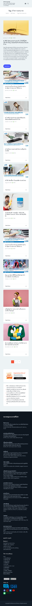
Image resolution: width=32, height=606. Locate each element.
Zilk (23, 487)
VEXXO (12, 478)
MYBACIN (10, 533)
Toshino (5, 476)
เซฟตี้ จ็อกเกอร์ (25, 497)
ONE (13, 427)
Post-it (4, 428)
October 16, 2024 (9, 121)
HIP (17, 532)
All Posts (13, 13)
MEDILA (12, 455)
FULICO (4, 532)
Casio (8, 437)
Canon (9, 446)
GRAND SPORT (6, 520)
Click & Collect (6, 569)
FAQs (4, 556)
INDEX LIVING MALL (18, 455)
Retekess (17, 520)
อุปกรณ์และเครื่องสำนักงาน (8, 433)
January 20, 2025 (9, 90)
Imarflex (25, 509)
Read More (7, 66)
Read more (8, 97)
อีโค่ (21, 497)
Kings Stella (8, 487)
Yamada (16, 497)
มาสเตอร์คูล (9, 508)
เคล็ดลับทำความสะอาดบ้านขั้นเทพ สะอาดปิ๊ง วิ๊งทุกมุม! (15, 310)
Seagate (21, 466)
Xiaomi (4, 508)
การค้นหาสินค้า (6, 561)
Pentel (14, 437)
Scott (4, 487)
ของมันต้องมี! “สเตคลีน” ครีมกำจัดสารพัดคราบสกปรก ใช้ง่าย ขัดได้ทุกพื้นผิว (15, 214)
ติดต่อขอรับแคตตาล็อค (7, 572)
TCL (17, 509)
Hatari (16, 508)
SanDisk (11, 466)
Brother (5, 446)
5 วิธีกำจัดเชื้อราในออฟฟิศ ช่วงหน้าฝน (15, 180)
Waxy (24, 520)
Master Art (12, 520)
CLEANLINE (17, 466)
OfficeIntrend (6, 457)
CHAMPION (19, 487)
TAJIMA (25, 476)
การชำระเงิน (5, 564)
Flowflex (15, 532)
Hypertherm (16, 478)
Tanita (6, 533)
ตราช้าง (4, 437)
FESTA (9, 488)
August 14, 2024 (8, 153)
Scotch (11, 437)
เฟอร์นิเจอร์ (5, 451)
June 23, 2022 (8, 313)
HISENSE (5, 509)
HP (7, 446)
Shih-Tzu (24, 427)
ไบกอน (15, 487)
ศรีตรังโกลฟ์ (5, 497)
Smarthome (9, 509)
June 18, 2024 (8, 218)
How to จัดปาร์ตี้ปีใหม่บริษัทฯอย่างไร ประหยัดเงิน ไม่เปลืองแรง (15, 276)
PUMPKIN (22, 476)
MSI (13, 466)
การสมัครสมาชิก (6, 559)
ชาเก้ (19, 497)
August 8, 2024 (8, 182)
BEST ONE (21, 520)
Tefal (19, 509)
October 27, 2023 (9, 279)
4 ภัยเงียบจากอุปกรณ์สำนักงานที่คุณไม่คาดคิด (15, 150)
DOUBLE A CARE (22, 532)
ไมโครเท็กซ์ (5, 499)
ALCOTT (20, 427)
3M (13, 497)
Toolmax (24, 455)
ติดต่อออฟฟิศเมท (6, 573)
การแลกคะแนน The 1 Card (8, 566)
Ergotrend (11, 457)
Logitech (5, 466)
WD (8, 466)
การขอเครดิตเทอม (7, 558)
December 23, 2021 (9, 347)
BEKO (22, 509)
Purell (11, 532)
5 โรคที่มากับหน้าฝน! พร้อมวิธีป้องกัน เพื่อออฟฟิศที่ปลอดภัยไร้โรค (15, 118)
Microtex (10, 497)
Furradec (5, 455)
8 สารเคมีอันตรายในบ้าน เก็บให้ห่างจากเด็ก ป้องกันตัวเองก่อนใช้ (16, 344)
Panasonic (25, 466)
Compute (19, 446)
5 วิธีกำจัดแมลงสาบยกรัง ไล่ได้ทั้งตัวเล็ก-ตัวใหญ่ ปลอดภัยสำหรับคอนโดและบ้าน (16, 42)
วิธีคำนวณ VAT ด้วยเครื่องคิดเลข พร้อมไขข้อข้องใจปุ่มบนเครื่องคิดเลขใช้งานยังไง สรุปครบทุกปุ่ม (16, 401)
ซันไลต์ (12, 487)
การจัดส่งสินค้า (6, 567)
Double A (5, 427)
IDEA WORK (16, 427)
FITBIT (10, 521)
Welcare (8, 532)
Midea (4, 511)
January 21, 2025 (7, 38)
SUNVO (12, 488)
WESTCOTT (18, 437)
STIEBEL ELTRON (13, 476)
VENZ (26, 508)
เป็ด (6, 488)
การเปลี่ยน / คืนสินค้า (7, 570)
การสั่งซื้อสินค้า (6, 562)
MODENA (16, 457)
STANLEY (8, 478)
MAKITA (4, 478)
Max (22, 437)
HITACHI (14, 509)
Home (7, 13)
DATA (18, 476)
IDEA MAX (9, 427)
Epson (13, 446)
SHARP (13, 508)
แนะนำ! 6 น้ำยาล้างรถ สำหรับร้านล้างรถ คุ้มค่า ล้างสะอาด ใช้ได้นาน (15, 87)
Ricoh (16, 446)
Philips (8, 476)
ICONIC (8, 455)
